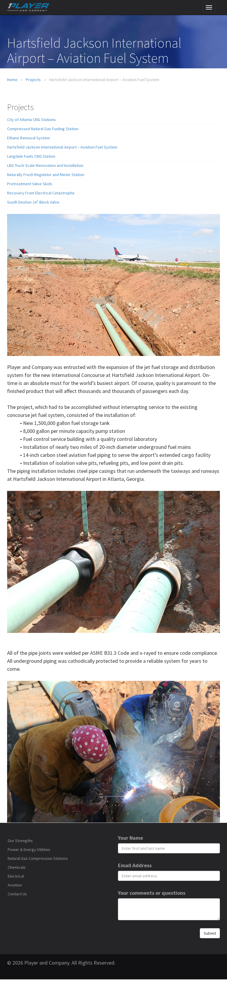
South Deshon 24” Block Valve (33, 202)
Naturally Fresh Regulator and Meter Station (45, 174)
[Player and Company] (113, 7)
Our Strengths (20, 840)
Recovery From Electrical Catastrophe (40, 193)
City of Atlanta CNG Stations (31, 119)
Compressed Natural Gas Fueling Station (42, 128)
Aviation (15, 885)
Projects (33, 79)
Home (12, 79)
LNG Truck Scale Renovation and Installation (45, 165)
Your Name (130, 837)
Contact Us (17, 894)
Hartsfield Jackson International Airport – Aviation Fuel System (62, 147)
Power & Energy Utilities (29, 849)
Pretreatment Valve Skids (29, 183)
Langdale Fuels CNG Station (31, 156)
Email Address (135, 865)
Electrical (16, 876)
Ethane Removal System (28, 138)
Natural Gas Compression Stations (38, 858)
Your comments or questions (151, 892)
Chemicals (17, 867)
